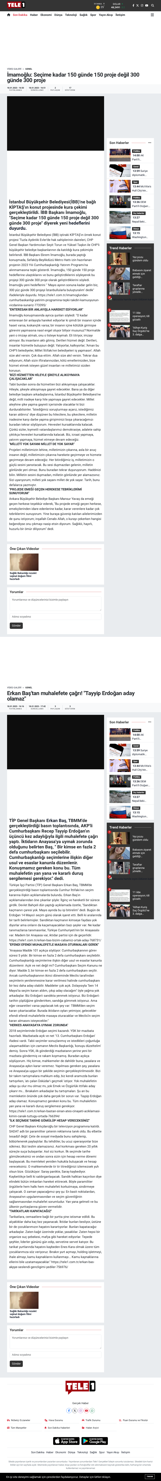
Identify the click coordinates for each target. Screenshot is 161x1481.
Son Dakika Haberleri (59, 1427)
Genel (28, 69)
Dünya (58, 14)
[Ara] (152, 6)
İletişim (120, 14)
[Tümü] (149, 142)
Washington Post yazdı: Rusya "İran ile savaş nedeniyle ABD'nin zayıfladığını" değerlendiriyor (141, 235)
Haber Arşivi (92, 1427)
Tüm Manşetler (18, 1427)
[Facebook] (69, 1410)
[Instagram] (80, 1410)
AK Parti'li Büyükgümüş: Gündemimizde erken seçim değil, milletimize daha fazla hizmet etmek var (141, 157)
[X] (74, 1410)
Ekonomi (46, 14)
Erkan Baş (56, 820)
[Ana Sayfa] (9, 14)
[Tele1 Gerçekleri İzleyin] (16, 6)
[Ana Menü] (152, 14)
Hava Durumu (56, 1420)
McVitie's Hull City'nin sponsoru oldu (141, 189)
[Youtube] (86, 1410)
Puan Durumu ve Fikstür (135, 1420)
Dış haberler (138, 213)
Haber (34, 14)
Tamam (150, 1477)
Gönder (16, 625)
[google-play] (95, 1440)
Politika (136, 151)
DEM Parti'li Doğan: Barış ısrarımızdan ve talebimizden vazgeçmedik (141, 204)
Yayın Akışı (106, 14)
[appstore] (66, 1440)
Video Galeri (14, 69)
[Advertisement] (80, 43)
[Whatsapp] (92, 1410)
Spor (93, 14)
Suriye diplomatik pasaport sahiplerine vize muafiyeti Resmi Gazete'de (141, 173)
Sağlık (84, 14)
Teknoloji (71, 14)
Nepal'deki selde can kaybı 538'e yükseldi (141, 220)
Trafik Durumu (93, 1420)
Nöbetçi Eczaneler (20, 1420)
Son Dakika (20, 14)
